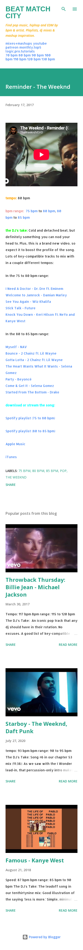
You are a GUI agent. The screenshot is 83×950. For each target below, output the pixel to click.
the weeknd (16, 477)
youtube (40, 43)
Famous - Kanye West (35, 860)
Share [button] (11, 484)
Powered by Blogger (44, 937)
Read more (68, 644)
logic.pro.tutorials (20, 51)
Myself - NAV (16, 347)
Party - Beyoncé (19, 379)
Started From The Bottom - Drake (32, 392)
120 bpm (34, 59)
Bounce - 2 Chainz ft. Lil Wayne (31, 353)
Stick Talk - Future (21, 308)
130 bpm (48, 59)
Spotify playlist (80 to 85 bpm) (30, 431)
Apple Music (15, 444)
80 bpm (24, 55)
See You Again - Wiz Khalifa (28, 301)
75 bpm (32, 211)
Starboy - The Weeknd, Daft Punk (36, 727)
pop (63, 471)
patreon (12, 47)
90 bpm (38, 55)
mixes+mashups (19, 43)
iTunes (11, 457)
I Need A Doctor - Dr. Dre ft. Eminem (34, 289)
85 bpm (24, 217)
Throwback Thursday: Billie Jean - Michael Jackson (35, 587)
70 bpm (12, 55)
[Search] (63, 8)
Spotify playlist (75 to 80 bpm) (30, 418)
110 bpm (19, 59)
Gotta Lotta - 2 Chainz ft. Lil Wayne (34, 360)
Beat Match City (28, 12)
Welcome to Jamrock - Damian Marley (36, 295)
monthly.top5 (30, 47)
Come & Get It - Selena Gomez (30, 386)
